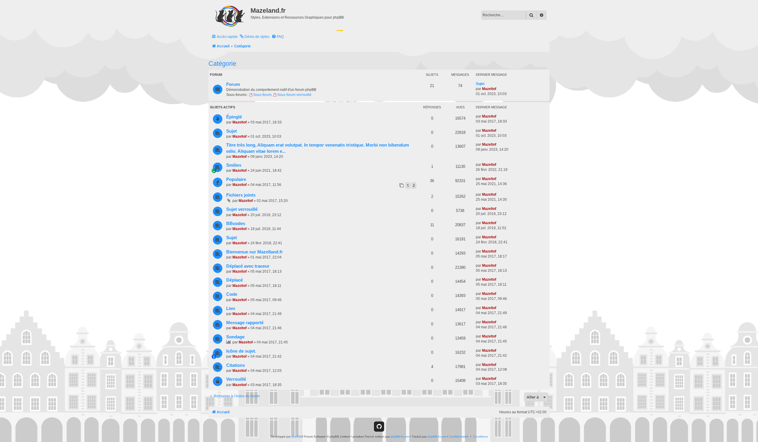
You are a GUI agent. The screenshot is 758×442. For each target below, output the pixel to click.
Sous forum (262, 95)
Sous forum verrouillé (294, 95)
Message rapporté (245, 322)
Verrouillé (236, 379)
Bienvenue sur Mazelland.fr (254, 252)
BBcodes (235, 223)
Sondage (235, 337)
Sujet (480, 84)
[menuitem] (254, 37)
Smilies (233, 165)
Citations (235, 365)
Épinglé (234, 117)
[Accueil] (230, 15)
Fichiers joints (241, 195)
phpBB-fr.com (400, 436)
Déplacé (234, 280)
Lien (230, 308)
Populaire (236, 179)
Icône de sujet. (241, 351)
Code (231, 294)
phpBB (296, 436)
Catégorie (222, 63)
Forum (233, 84)
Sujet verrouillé (242, 209)
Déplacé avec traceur (247, 266)
